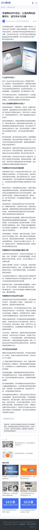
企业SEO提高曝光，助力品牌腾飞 (23, 453)
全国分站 (32, 527)
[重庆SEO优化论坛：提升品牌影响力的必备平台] (7, 444)
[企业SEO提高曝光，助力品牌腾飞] (7, 454)
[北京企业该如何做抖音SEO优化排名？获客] (28, 503)
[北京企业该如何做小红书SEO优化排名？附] (28, 486)
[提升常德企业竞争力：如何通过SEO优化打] (28, 470)
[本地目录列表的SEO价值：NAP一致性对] (10, 503)
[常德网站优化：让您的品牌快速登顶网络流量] (10, 486)
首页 (4, 7)
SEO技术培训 (11, 7)
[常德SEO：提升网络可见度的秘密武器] (10, 470)
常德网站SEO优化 (8, 419)
